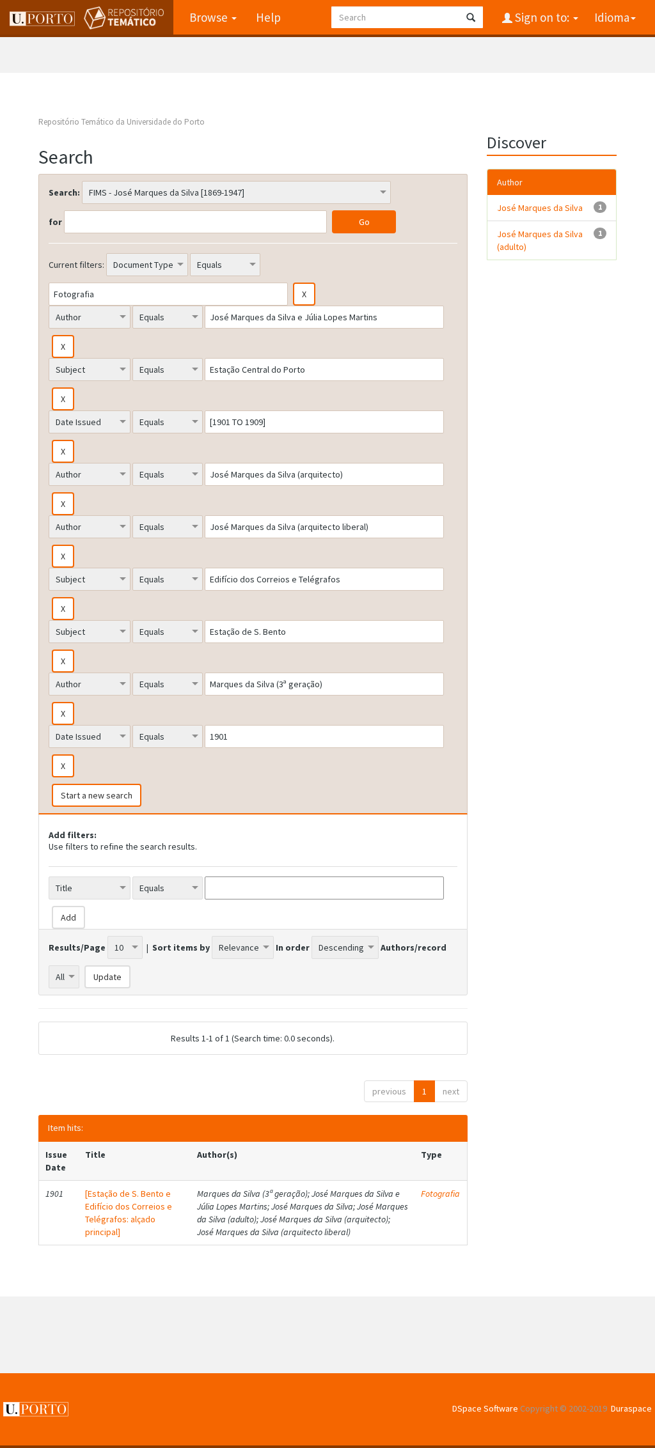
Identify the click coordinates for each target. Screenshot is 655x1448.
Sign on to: (542, 17)
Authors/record (413, 947)
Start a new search (96, 795)
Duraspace (631, 1408)
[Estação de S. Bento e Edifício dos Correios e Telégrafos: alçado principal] (128, 1213)
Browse (209, 17)
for (55, 222)
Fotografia (440, 1193)
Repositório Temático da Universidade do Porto (121, 121)
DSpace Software (485, 1408)
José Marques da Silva (540, 208)
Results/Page (77, 947)
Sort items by (181, 947)
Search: (64, 192)
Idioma (611, 17)
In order (293, 947)
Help (268, 17)
